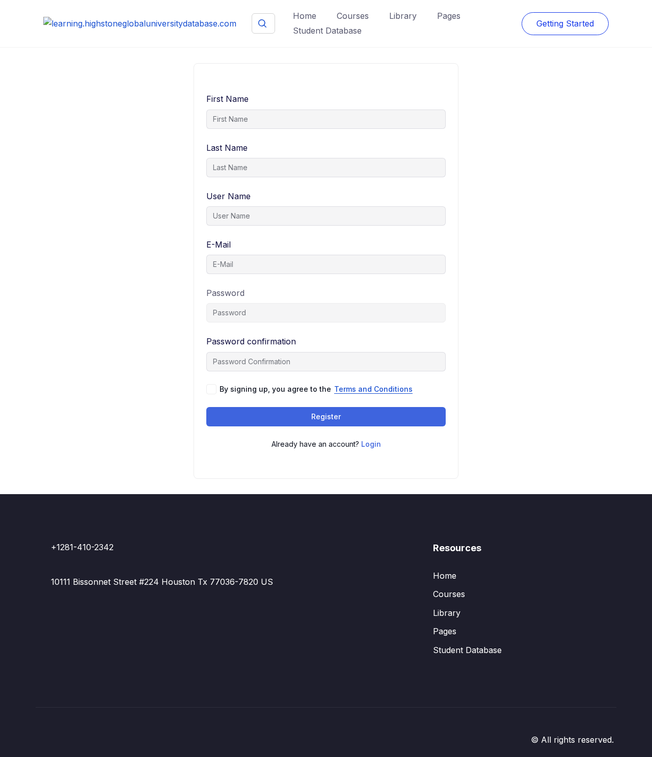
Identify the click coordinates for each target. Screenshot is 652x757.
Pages (448, 16)
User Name (228, 196)
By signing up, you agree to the (316, 389)
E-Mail (218, 244)
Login (371, 444)
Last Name (227, 148)
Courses (353, 16)
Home (304, 16)
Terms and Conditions (373, 389)
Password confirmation (251, 341)
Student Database (327, 30)
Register (326, 416)
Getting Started (565, 23)
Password (225, 293)
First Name (227, 99)
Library (403, 16)
